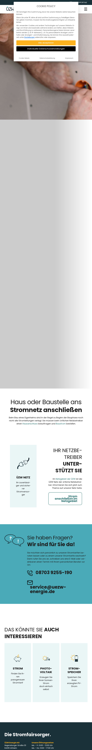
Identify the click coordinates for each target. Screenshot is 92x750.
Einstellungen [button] (29, 37)
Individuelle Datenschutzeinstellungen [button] (46, 48)
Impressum (69, 58)
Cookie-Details (24, 58)
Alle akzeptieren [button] (46, 42)
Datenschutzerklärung (47, 58)
